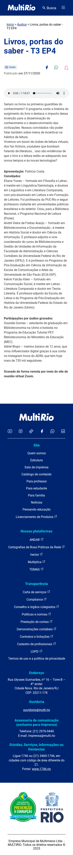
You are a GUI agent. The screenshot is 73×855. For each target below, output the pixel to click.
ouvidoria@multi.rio (36, 710)
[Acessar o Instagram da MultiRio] (20, 431)
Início (10, 24)
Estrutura (36, 460)
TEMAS (34, 569)
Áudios (22, 24)
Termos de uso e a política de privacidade (36, 658)
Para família (36, 495)
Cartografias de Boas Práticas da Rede (35, 547)
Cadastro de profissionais (35, 644)
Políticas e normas (35, 614)
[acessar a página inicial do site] (21, 7)
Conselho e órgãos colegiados (35, 607)
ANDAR (35, 540)
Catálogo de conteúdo (36, 474)
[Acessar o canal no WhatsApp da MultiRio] (52, 431)
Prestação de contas (35, 622)
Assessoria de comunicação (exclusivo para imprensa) (37, 722)
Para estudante (36, 488)
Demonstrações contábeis (35, 629)
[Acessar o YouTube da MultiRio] (10, 431)
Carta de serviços (35, 592)
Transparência (36, 584)
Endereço (36, 673)
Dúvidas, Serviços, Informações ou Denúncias (36, 747)
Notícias (36, 502)
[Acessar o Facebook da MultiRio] (42, 431)
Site (36, 445)
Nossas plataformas (36, 531)
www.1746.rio (41, 769)
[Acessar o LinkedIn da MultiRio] (63, 431)
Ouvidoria (36, 702)
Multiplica (35, 562)
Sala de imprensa (36, 467)
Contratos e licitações (35, 637)
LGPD (35, 651)
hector (35, 554)
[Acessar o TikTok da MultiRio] (31, 431)
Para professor (36, 481)
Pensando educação (37, 509)
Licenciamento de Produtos (35, 517)
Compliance (35, 599)
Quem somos (36, 453)
